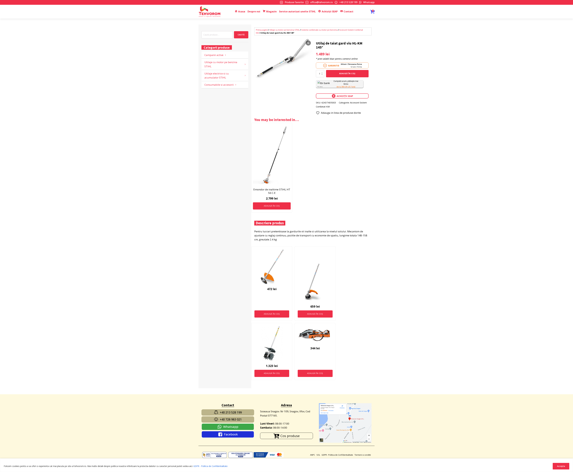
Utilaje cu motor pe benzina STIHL (220, 64)
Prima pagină (262, 30)
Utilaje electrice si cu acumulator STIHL (216, 75)
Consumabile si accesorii (219, 84)
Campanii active (213, 55)
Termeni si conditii (363, 454)
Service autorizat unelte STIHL (297, 11)
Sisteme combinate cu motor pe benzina (319, 30)
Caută (241, 34)
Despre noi (254, 11)
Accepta (561, 466)
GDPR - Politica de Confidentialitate (210, 466)
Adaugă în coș (347, 73)
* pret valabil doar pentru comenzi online (337, 58)
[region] (286, 465)
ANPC (312, 454)
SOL (318, 454)
